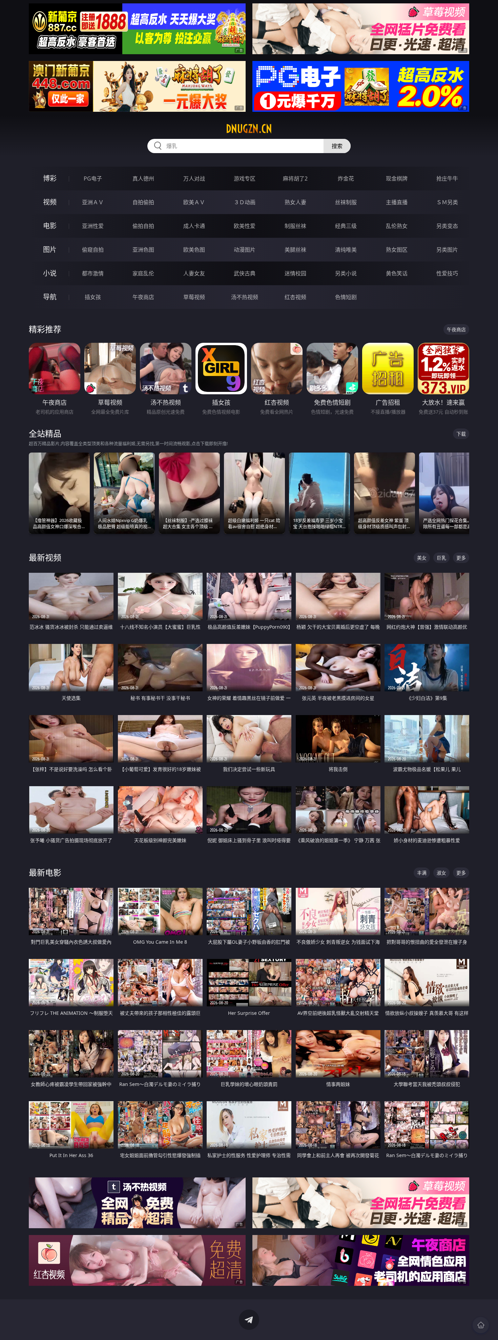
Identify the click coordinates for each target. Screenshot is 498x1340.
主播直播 (397, 202)
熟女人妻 (295, 202)
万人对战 (194, 178)
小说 (50, 273)
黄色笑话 (397, 273)
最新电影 (45, 872)
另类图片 (447, 249)
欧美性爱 (244, 226)
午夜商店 (143, 297)
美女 (422, 557)
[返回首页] (481, 1325)
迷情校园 (295, 273)
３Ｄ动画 (244, 202)
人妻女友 (194, 273)
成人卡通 (194, 226)
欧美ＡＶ (194, 202)
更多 (461, 557)
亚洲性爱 (93, 226)
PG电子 (93, 178)
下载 (461, 434)
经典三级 (346, 226)
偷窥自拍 (93, 249)
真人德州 (143, 178)
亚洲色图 (143, 249)
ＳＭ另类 (447, 202)
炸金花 (346, 178)
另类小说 (346, 273)
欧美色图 (194, 249)
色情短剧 (346, 297)
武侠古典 (244, 273)
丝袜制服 (346, 202)
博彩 (50, 178)
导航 (50, 296)
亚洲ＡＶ (93, 202)
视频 (50, 202)
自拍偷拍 (143, 202)
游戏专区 (244, 178)
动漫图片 (244, 249)
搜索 (337, 146)
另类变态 (447, 226)
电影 (50, 225)
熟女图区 (397, 249)
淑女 (441, 873)
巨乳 (441, 557)
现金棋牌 (397, 178)
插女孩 (93, 297)
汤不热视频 (244, 297)
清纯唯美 (346, 249)
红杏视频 (295, 297)
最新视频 (45, 557)
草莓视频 (194, 297)
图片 (50, 249)
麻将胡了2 (295, 178)
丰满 (422, 873)
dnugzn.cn (249, 128)
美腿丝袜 (295, 249)
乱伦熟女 (397, 226)
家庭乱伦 (143, 273)
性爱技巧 (447, 273)
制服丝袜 (295, 226)
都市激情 (93, 273)
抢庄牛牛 (447, 178)
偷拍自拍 (143, 226)
